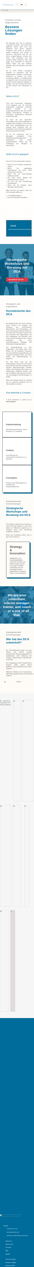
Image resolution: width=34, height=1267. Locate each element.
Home (3, 10)
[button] (30, 4)
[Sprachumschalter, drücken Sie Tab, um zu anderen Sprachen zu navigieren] (23, 4)
